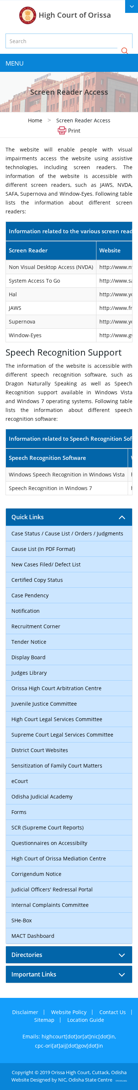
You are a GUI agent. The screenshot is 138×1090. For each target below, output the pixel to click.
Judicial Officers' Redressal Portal (52, 889)
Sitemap (44, 1019)
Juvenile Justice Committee (44, 703)
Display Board (28, 657)
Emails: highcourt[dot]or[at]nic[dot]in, (69, 1036)
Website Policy (68, 1012)
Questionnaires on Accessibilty (49, 842)
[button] (124, 51)
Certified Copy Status (37, 579)
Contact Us (112, 1012)
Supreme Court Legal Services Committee (62, 734)
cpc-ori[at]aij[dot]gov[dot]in (69, 1045)
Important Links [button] (33, 974)
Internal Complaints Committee (50, 904)
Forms (18, 811)
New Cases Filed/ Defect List (46, 564)
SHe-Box (21, 920)
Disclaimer (25, 1012)
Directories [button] (26, 955)
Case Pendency (30, 595)
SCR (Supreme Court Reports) (47, 827)
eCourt (19, 781)
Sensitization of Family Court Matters (56, 765)
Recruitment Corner (35, 626)
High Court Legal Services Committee (56, 719)
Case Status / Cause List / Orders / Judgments (67, 533)
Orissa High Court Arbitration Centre (56, 688)
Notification (25, 610)
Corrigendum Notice (36, 873)
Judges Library (29, 672)
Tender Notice (28, 641)
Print (74, 130)
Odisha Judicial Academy (41, 796)
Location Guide (85, 1019)
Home (35, 120)
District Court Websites (39, 750)
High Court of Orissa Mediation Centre (58, 858)
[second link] (131, 6)
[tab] (69, 517)
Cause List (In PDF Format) (43, 548)
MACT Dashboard (32, 935)
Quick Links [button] (27, 517)
